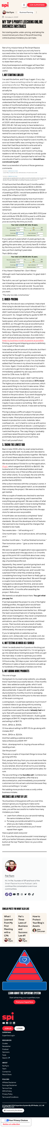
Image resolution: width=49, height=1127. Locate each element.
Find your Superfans (24, 1002)
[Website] (6, 894)
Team (4, 1069)
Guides (5, 1043)
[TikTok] (33, 894)
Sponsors (5, 1052)
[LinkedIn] (18, 894)
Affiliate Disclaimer (9, 1082)
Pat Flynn (9, 875)
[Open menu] (24, 5)
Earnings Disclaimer (9, 1085)
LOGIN (20, 1028)
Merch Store (7, 1074)
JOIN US (8, 1028)
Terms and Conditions (10, 1097)
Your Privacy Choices (18, 1120)
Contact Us (6, 1072)
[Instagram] (21, 894)
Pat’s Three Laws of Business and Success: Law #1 (23, 928)
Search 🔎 (6, 1058)
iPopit (5, 466)
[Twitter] (25, 894)
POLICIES (5, 1079)
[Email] (10, 894)
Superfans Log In (8, 1035)
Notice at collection (11, 1124)
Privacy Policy (7, 1094)
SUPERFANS (6, 1032)
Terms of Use (7, 1088)
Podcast (5, 1049)
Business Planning (26, 12)
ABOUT (4, 1063)
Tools (4, 1055)
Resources (6, 1040)
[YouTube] (14, 894)
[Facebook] (29, 894)
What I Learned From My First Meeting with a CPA (8, 928)
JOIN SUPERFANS (36, 5)
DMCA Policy (7, 1091)
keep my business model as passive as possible (23, 340)
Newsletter (6, 1046)
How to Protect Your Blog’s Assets (39, 923)
